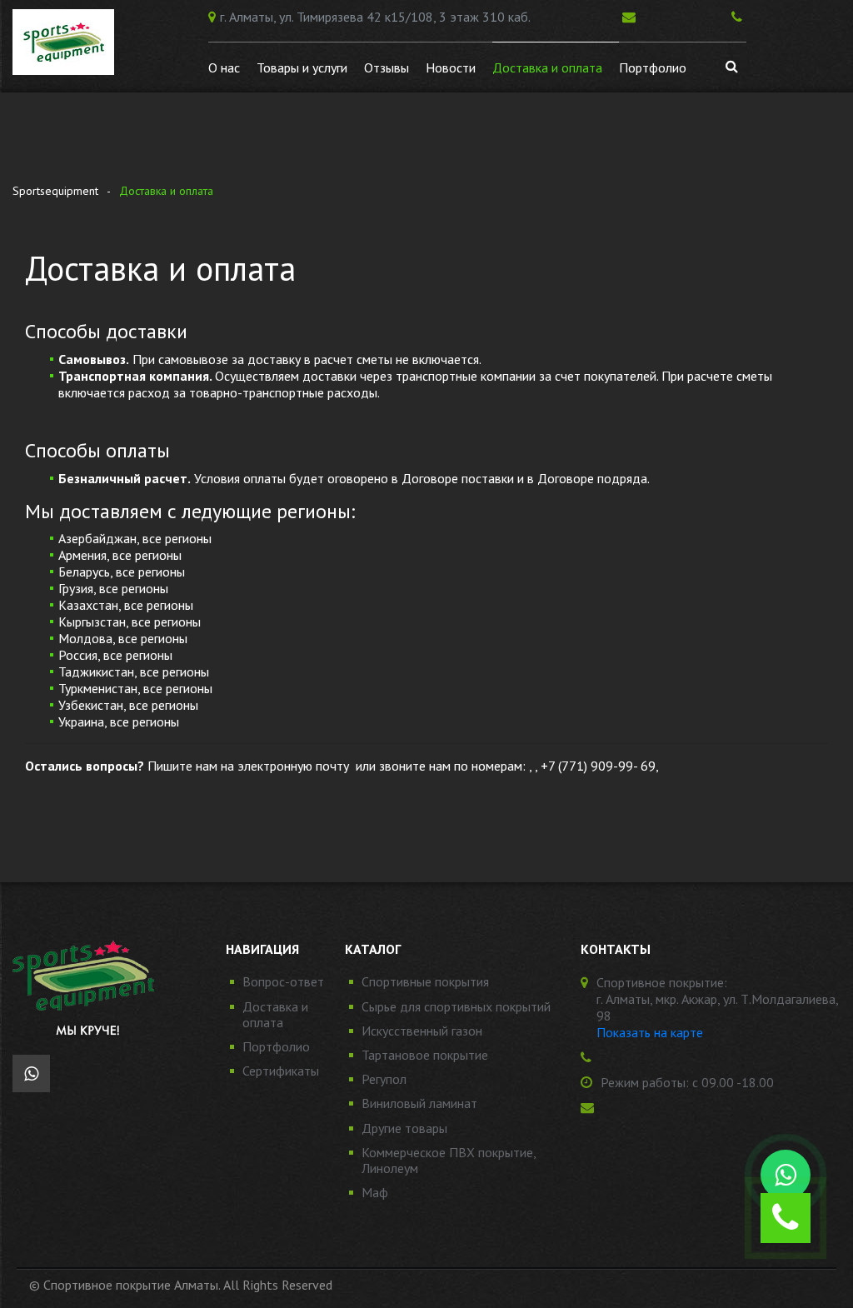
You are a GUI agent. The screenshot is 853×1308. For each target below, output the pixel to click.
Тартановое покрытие (425, 1054)
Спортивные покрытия (425, 981)
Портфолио (652, 67)
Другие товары (404, 1128)
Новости (451, 67)
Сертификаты (280, 1070)
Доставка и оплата (547, 67)
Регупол (384, 1079)
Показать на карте (649, 1032)
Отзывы (386, 67)
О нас (224, 67)
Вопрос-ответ (283, 981)
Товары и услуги (302, 67)
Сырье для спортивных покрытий (456, 1006)
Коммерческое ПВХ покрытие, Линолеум (449, 1160)
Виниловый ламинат (419, 1103)
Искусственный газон (422, 1030)
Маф (375, 1192)
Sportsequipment (55, 190)
